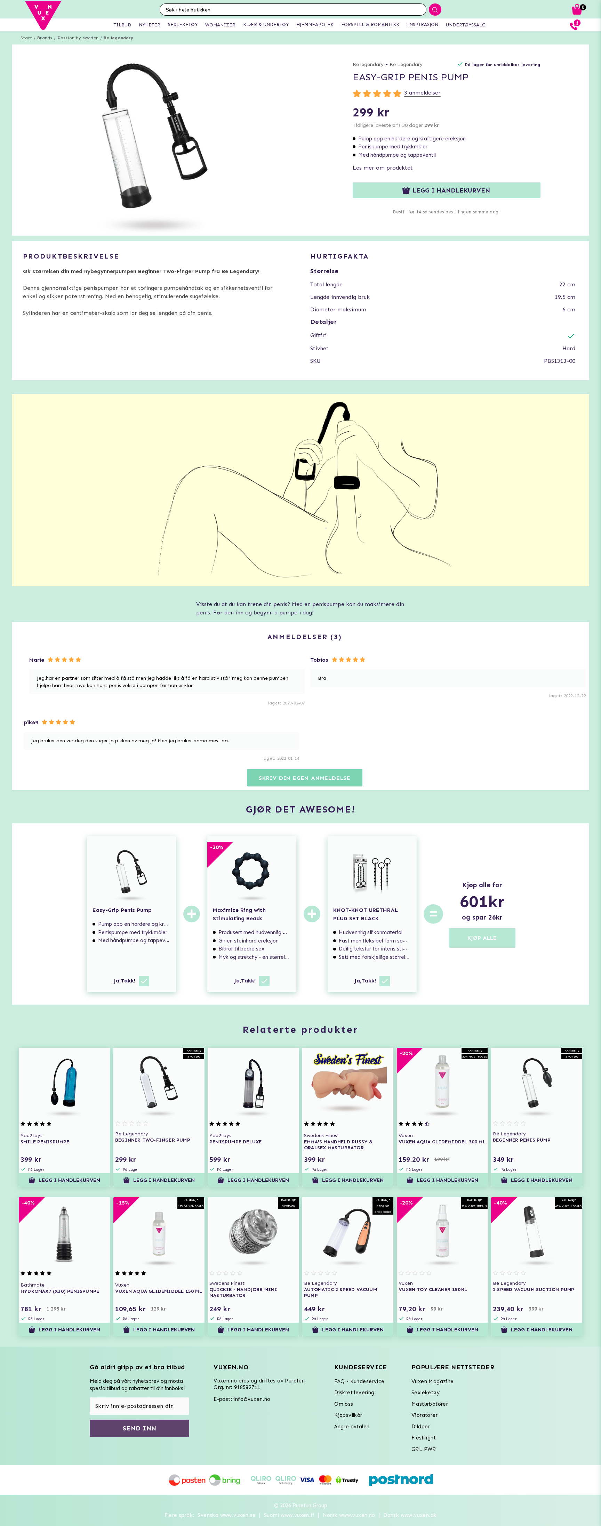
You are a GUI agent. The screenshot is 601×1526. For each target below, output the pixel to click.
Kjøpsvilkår (348, 1415)
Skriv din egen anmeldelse (305, 778)
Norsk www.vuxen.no (349, 1515)
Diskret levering (354, 1392)
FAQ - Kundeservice (359, 1381)
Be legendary (118, 37)
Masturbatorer (429, 1404)
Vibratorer (424, 1415)
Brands (44, 37)
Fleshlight (423, 1438)
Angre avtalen (351, 1426)
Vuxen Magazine (432, 1381)
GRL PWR (423, 1449)
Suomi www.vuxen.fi (289, 1515)
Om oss (343, 1404)
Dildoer (420, 1426)
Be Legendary (406, 64)
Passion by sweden (78, 37)
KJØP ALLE (482, 938)
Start (26, 37)
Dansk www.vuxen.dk (409, 1515)
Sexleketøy (425, 1392)
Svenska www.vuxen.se (227, 1515)
